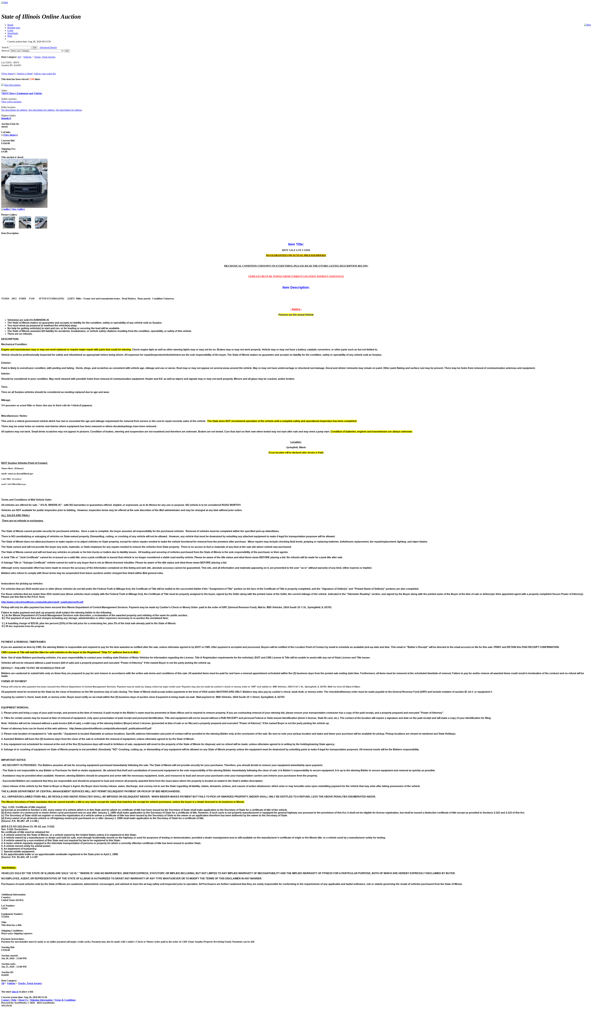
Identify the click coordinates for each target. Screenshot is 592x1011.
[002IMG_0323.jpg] (25, 227)
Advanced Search (48, 47)
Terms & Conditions (65, 1000)
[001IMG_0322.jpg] (9, 227)
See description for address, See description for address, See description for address (41, 110)
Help (13, 1000)
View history (8, 73)
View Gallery (18, 209)
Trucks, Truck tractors (44, 57)
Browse (6, 50)
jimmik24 (6, 118)
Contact (5, 1000)
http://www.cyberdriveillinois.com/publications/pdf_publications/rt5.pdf (42, 602)
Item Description (12, 85)
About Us (23, 1000)
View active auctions (11, 101)
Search (5, 47)
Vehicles (27, 57)
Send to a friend (24, 73)
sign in (15, 991)
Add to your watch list (45, 73)
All (19, 57)
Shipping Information (41, 1000)
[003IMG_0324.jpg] (41, 227)
